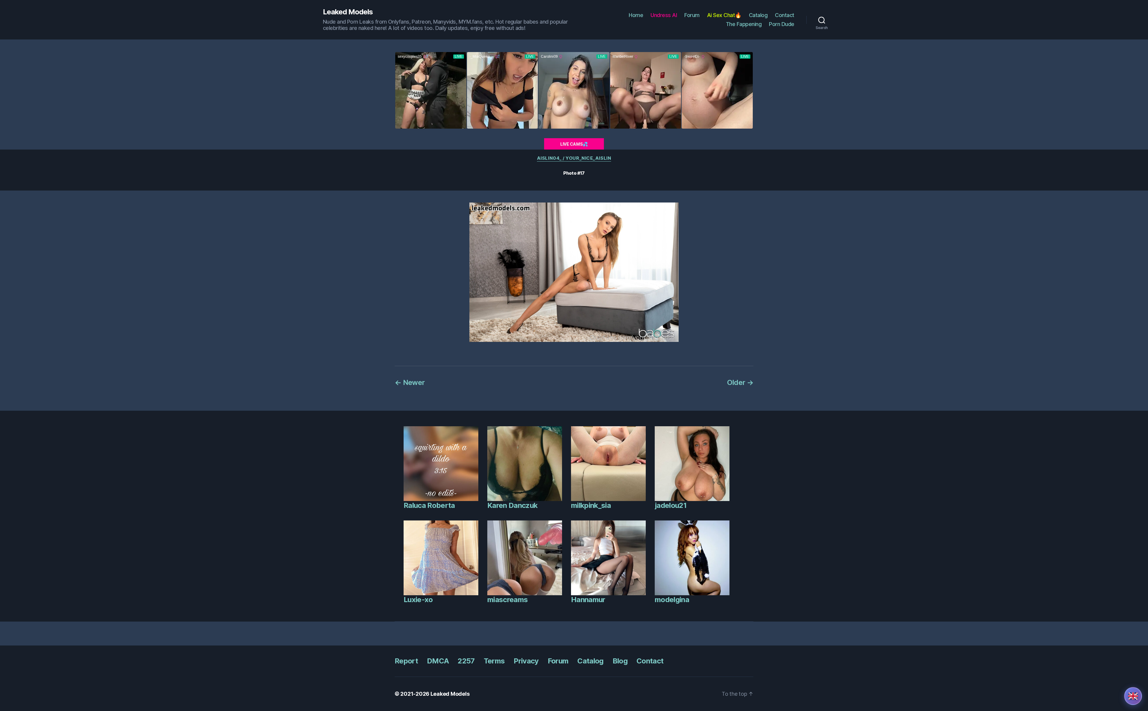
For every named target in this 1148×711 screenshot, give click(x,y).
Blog (620, 661)
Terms (494, 661)
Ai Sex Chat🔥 (724, 15)
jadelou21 (670, 505)
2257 (466, 661)
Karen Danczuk (512, 505)
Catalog (758, 15)
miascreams (507, 599)
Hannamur (588, 599)
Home (636, 15)
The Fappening (744, 24)
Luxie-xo (418, 599)
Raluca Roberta (429, 505)
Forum (692, 15)
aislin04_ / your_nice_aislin (574, 158)
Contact (784, 15)
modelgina (672, 599)
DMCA (438, 661)
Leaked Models (348, 12)
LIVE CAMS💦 (574, 144)
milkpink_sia (591, 505)
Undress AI (664, 15)
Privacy (526, 661)
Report (406, 661)
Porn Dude (781, 24)
